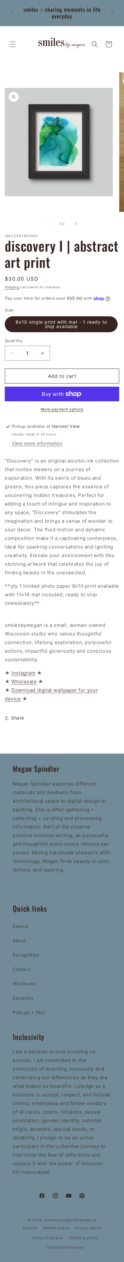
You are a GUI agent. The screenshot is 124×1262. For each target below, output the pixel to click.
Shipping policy (84, 1238)
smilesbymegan (58, 1220)
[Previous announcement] (12, 13)
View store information (37, 443)
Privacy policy (88, 1228)
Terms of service (47, 1238)
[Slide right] (76, 224)
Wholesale (24, 983)
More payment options (62, 409)
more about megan (35, 887)
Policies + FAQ (29, 1012)
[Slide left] (48, 224)
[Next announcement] (112, 13)
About (19, 940)
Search (21, 926)
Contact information (65, 1247)
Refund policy (56, 1228)
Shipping (12, 287)
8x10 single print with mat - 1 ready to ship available (61, 324)
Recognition (26, 954)
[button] (13, 44)
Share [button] (17, 718)
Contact (22, 969)
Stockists (23, 998)
